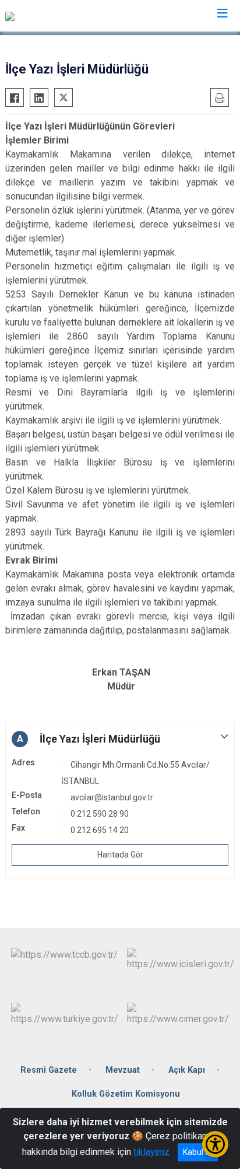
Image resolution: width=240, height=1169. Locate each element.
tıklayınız (151, 1151)
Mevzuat (122, 1070)
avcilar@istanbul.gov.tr (111, 797)
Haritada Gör (120, 854)
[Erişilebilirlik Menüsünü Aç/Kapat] (215, 1144)
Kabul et (198, 1152)
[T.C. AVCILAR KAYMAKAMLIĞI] (66, 16)
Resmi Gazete (48, 1070)
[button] (120, 739)
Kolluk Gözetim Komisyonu (126, 1094)
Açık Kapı (186, 1070)
